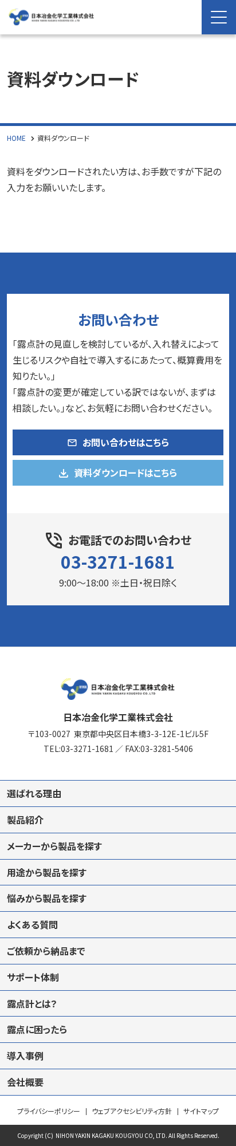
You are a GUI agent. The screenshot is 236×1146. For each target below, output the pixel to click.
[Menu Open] (219, 17)
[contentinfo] (118, 896)
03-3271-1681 (118, 561)
